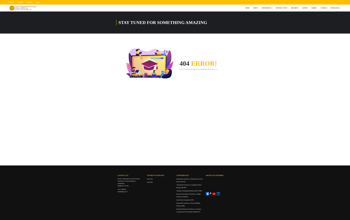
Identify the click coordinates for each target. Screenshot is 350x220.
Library (38, 2)
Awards (314, 8)
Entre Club (150, 179)
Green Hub (150, 182)
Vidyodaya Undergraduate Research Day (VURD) (189, 191)
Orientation (29, 2)
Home (247, 8)
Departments (266, 8)
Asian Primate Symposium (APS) (185, 200)
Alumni (304, 8)
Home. (217, 69)
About (255, 8)
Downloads (335, 8)
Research (294, 8)
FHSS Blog (20, 2)
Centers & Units (281, 8)
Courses (324, 8)
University (11, 2)
